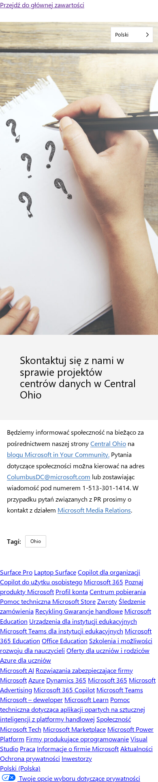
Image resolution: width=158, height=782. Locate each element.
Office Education (65, 640)
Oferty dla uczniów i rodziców (107, 650)
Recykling (49, 611)
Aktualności (136, 748)
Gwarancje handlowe (93, 611)
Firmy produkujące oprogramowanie (77, 739)
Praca (27, 748)
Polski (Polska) (20, 768)
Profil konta (72, 591)
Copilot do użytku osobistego (41, 581)
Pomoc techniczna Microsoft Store (48, 601)
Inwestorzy (77, 758)
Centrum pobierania (118, 591)
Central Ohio (108, 443)
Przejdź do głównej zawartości (42, 4)
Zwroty (107, 601)
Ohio (35, 541)
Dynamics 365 (66, 680)
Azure (36, 680)
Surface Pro (16, 572)
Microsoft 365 (103, 581)
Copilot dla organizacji (109, 572)
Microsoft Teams (119, 689)
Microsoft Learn (86, 699)
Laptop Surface (55, 572)
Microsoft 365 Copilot (64, 689)
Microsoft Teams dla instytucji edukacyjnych (61, 631)
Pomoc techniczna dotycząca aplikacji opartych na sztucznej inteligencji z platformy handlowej (72, 709)
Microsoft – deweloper (31, 699)
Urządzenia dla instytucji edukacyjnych (83, 621)
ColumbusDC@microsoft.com (48, 476)
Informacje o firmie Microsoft (78, 748)
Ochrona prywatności (30, 758)
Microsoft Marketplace (74, 729)
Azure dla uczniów (25, 660)
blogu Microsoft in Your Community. (58, 454)
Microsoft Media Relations (94, 510)
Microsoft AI (17, 670)
